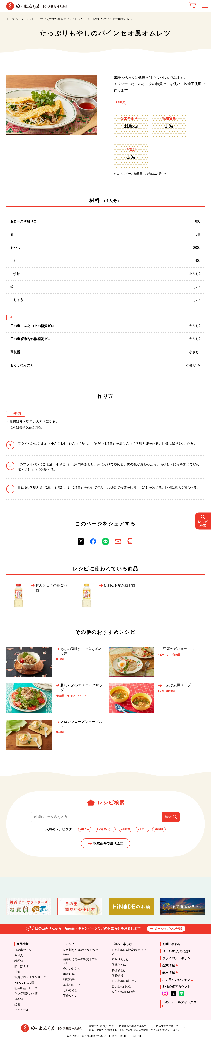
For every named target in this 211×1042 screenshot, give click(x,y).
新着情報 (117, 975)
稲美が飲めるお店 (123, 991)
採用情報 (169, 972)
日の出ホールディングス (179, 1002)
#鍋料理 (159, 829)
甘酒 (17, 971)
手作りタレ (70, 995)
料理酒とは (119, 970)
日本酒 (18, 999)
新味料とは (119, 964)
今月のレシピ (71, 968)
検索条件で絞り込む (108, 843)
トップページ (14, 19)
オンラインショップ (176, 979)
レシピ (30, 19)
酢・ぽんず (21, 966)
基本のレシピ (71, 984)
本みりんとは (120, 959)
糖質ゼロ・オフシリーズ (30, 977)
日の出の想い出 (122, 986)
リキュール (21, 1009)
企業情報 (169, 965)
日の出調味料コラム (125, 981)
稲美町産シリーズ (26, 988)
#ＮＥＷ (84, 829)
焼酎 (17, 1004)
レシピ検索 (203, 523)
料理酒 (18, 961)
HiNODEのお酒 (24, 982)
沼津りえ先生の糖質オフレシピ (58, 19)
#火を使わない (105, 829)
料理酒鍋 (69, 979)
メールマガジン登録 (168, 928)
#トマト (142, 829)
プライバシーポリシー (177, 958)
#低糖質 (120, 102)
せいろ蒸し (70, 990)
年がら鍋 (69, 974)
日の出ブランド (24, 950)
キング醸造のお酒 (26, 993)
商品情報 (22, 944)
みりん (18, 955)
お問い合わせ (171, 944)
